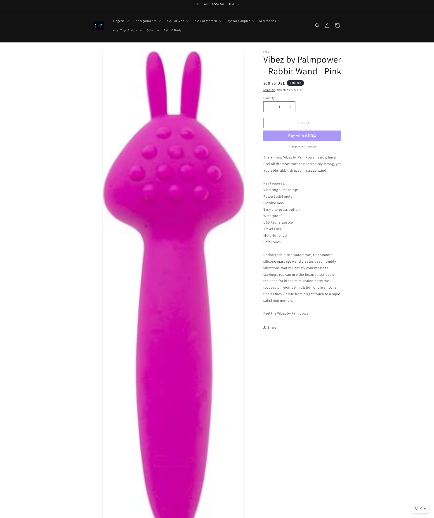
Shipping (269, 89)
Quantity (269, 98)
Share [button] (272, 327)
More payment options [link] (302, 146)
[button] (120, 21)
